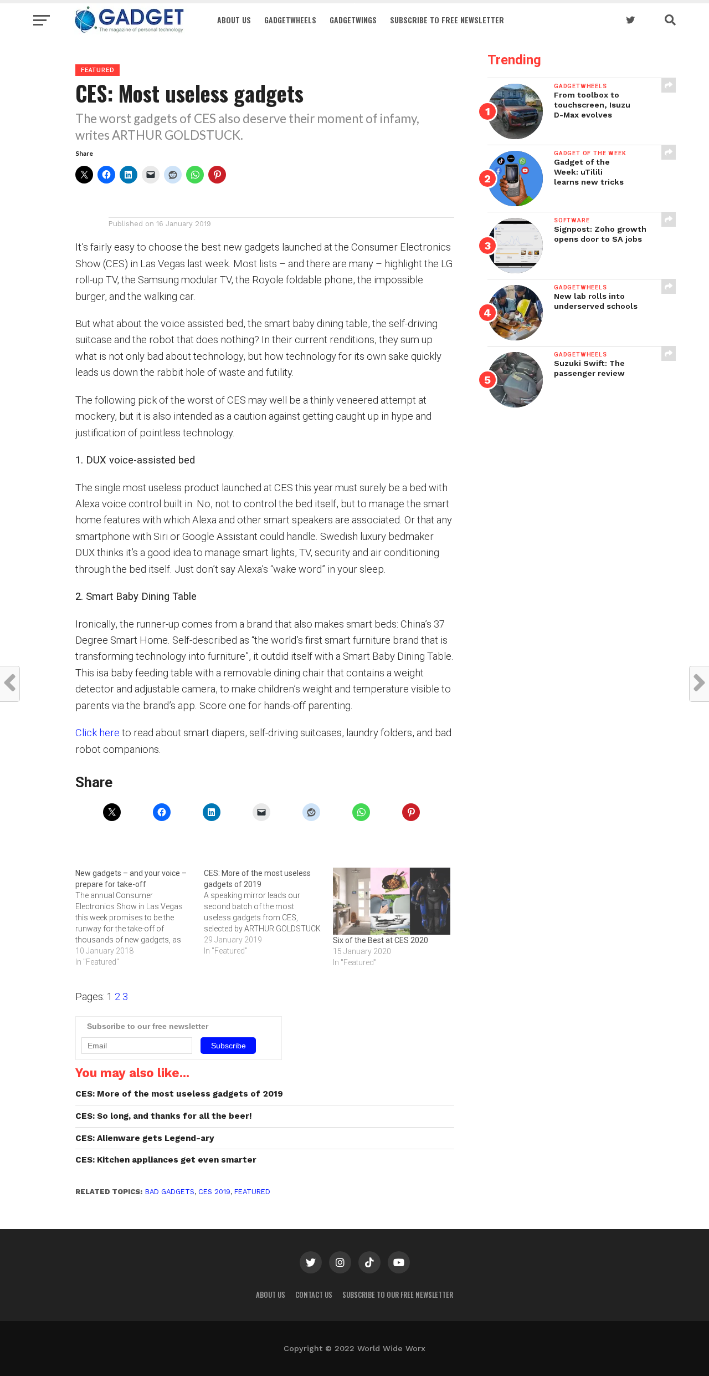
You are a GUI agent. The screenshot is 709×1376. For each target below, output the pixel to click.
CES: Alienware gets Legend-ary (144, 1138)
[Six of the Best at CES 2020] (391, 901)
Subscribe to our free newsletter (397, 1295)
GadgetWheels (290, 20)
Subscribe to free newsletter (447, 20)
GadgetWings (353, 20)
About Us (234, 20)
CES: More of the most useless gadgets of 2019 (179, 1094)
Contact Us (313, 1295)
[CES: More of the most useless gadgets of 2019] (268, 912)
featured (252, 1192)
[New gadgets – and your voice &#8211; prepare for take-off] (139, 917)
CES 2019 (214, 1192)
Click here (97, 732)
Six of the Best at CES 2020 (380, 940)
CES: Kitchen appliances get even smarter (165, 1160)
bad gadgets (169, 1192)
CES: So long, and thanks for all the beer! (163, 1116)
